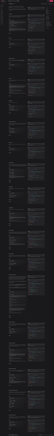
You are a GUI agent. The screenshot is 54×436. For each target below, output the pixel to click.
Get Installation (47, 16)
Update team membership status (13, 390)
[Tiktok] (16, 434)
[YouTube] (13, 434)
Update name (10, 100)
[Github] (10, 434)
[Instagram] (17, 434)
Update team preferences (12, 121)
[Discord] (9, 434)
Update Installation (11, 230)
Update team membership (12, 368)
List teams (10, 78)
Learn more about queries (12, 86)
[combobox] (44, 3)
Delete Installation (11, 253)
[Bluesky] (15, 434)
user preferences (22, 60)
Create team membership (12, 274)
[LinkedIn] (12, 434)
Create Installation (11, 162)
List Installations (11, 207)
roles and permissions (17, 296)
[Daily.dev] (14, 434)
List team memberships (48, 23)
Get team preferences (12, 58)
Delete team (10, 142)
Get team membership (48, 22)
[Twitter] (11, 434)
